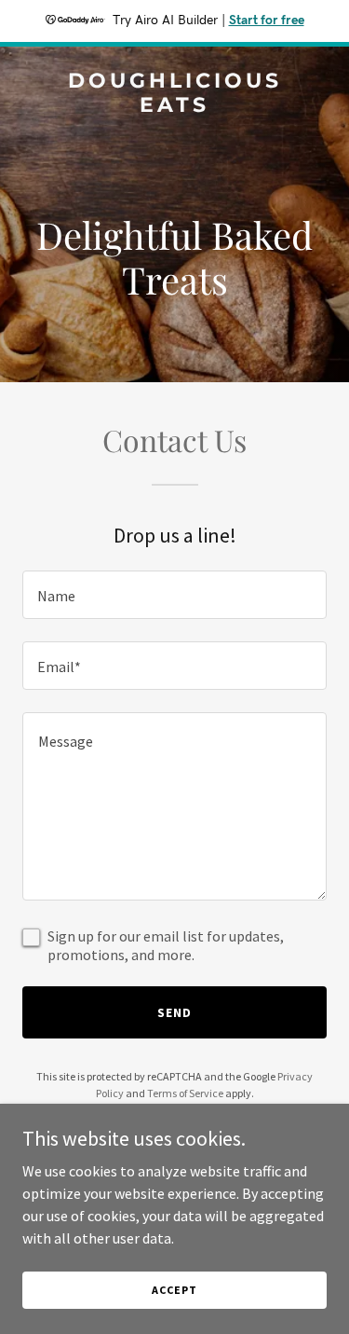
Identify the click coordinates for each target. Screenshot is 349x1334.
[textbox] (174, 595)
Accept (174, 1290)
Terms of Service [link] (185, 1093)
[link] (174, 106)
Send (174, 1012)
